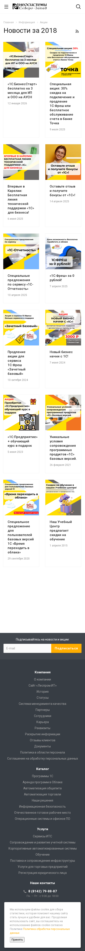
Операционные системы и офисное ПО (42, 818)
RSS (77, 31)
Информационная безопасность (42, 806)
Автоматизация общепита (42, 788)
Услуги (42, 829)
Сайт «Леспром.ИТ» (43, 685)
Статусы (43, 697)
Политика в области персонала (42, 752)
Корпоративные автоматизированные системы (42, 848)
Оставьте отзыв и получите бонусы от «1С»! (62, 190)
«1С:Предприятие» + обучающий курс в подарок (22, 441)
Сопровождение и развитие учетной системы (42, 842)
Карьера (42, 722)
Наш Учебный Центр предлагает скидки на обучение (61, 530)
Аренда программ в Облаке (43, 782)
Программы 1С (42, 776)
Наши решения (42, 800)
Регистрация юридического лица (43, 873)
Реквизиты (42, 728)
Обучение (43, 854)
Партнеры (43, 710)
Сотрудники (42, 716)
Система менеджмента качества (42, 703)
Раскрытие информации (42, 734)
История (43, 691)
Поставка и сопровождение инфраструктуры (42, 860)
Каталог (42, 769)
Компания (43, 672)
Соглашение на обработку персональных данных (42, 758)
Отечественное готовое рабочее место (42, 812)
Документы (42, 746)
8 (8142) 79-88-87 (42, 891)
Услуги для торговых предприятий (43, 866)
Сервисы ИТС (42, 836)
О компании (42, 679)
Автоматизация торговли (42, 794)
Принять (17, 939)
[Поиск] (78, 7)
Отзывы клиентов (42, 740)
